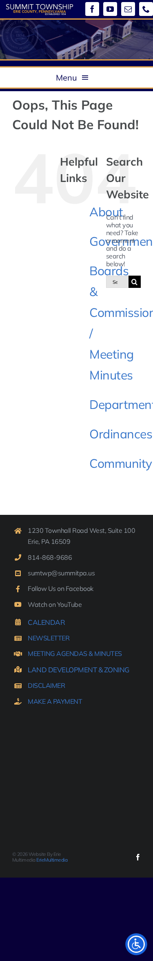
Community (120, 463)
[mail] (128, 9)
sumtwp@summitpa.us (61, 573)
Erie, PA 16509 (49, 541)
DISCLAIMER (46, 685)
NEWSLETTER (48, 638)
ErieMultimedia (51, 860)
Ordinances (120, 434)
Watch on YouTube (55, 604)
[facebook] (92, 9)
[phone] (146, 9)
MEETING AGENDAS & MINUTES (75, 653)
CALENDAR (46, 622)
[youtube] (110, 9)
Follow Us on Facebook (60, 588)
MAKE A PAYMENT (55, 701)
